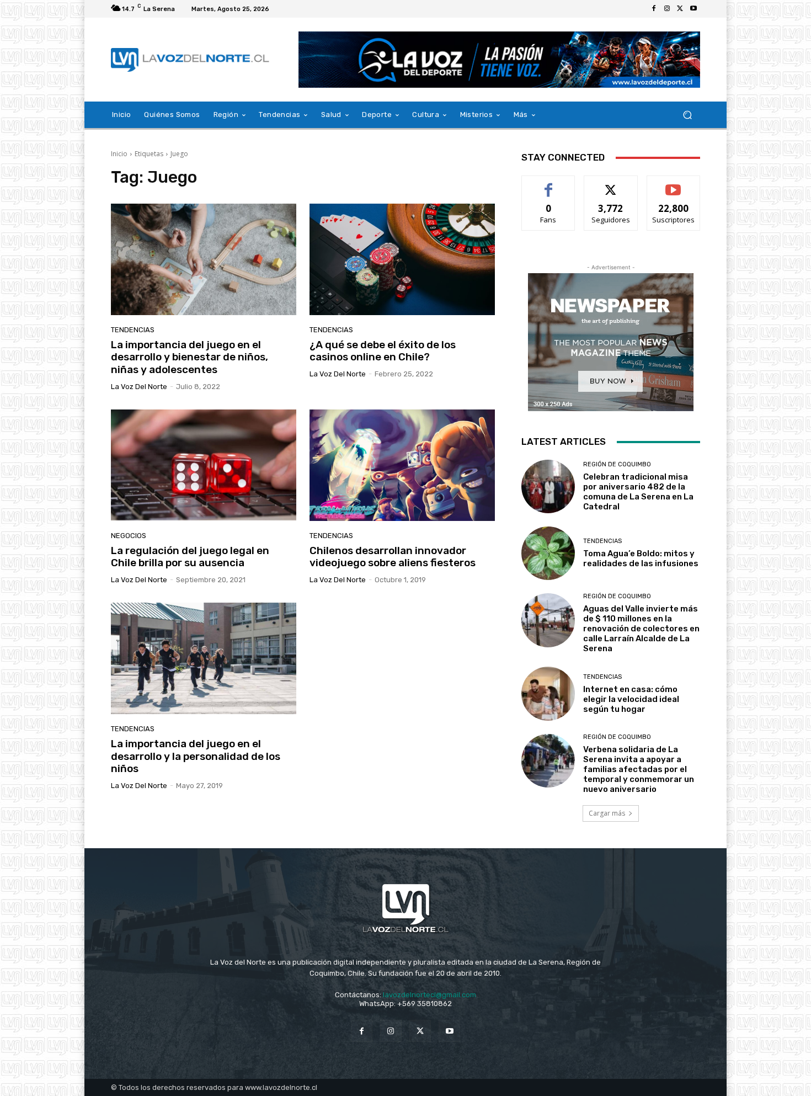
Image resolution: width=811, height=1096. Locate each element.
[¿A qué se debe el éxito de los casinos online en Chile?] (402, 259)
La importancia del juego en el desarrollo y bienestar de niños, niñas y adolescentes (189, 357)
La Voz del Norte (139, 386)
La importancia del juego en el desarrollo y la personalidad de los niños (195, 756)
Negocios (128, 535)
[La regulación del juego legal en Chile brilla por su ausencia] (203, 465)
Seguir (611, 184)
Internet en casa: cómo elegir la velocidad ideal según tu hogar (631, 699)
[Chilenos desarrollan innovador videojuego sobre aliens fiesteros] (402, 465)
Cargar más (607, 813)
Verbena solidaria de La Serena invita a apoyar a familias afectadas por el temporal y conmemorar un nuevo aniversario (638, 769)
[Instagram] (667, 8)
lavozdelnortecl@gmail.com (429, 995)
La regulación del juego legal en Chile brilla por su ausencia (190, 557)
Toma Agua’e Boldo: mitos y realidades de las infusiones (640, 558)
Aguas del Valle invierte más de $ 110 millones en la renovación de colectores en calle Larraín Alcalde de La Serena (641, 628)
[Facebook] (653, 8)
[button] (687, 115)
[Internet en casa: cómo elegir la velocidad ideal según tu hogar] (548, 693)
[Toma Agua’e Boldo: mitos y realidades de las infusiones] (548, 553)
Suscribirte (673, 184)
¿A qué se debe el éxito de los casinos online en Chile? (383, 351)
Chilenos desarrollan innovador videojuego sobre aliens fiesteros (393, 557)
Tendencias (132, 329)
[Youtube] (693, 8)
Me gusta (548, 184)
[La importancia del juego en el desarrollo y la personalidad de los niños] (203, 658)
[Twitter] (680, 8)
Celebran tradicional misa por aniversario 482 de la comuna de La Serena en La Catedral (638, 492)
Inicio (119, 153)
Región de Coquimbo (617, 464)
